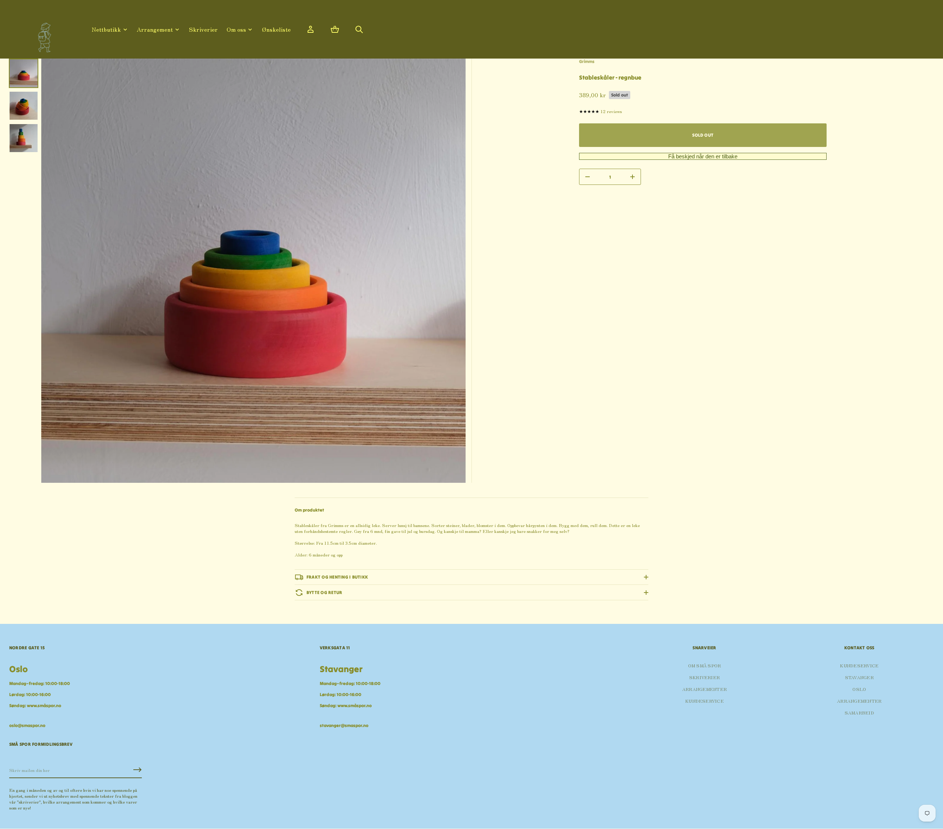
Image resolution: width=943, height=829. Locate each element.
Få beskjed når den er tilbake (702, 156)
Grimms (587, 61)
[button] (335, 29)
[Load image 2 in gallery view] (24, 106)
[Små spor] (42, 34)
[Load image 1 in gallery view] (24, 73)
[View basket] (335, 29)
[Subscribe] (137, 769)
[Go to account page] (310, 29)
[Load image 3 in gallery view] (24, 138)
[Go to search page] (359, 29)
